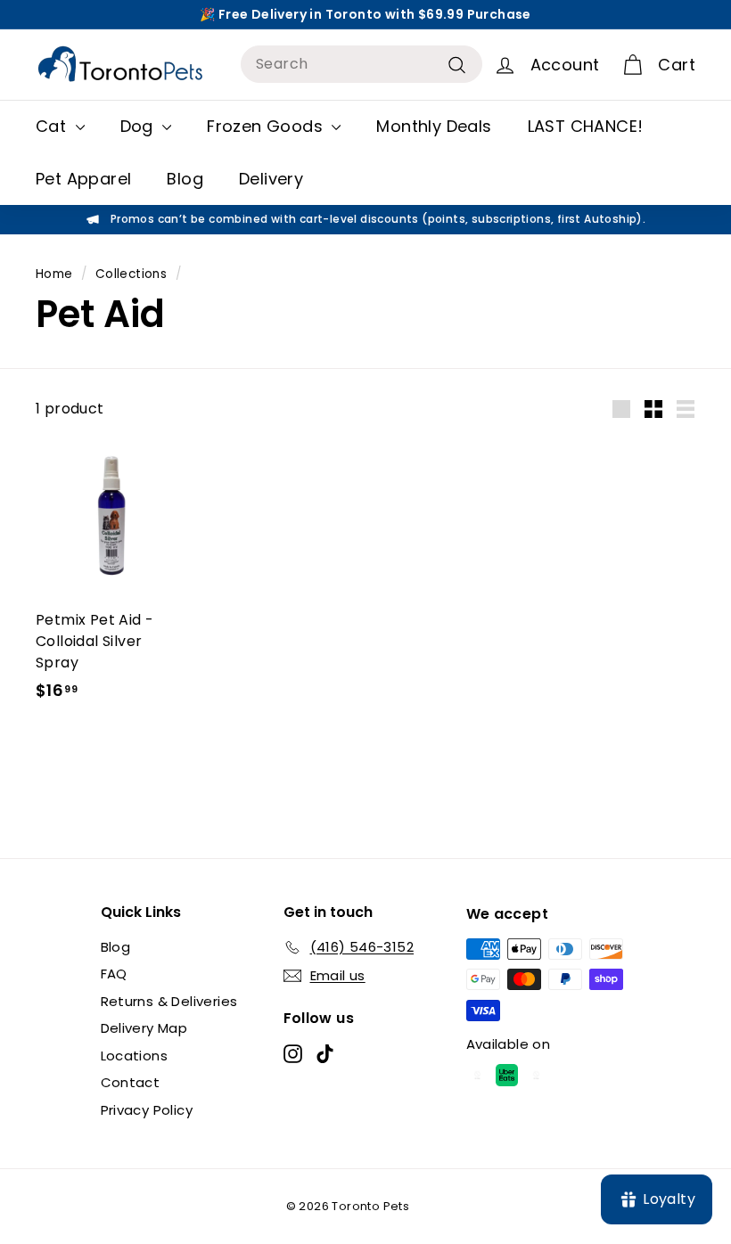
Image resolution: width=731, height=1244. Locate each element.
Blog (185, 179)
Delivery (271, 179)
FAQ (114, 973)
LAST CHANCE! (586, 126)
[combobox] (361, 64)
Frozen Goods (267, 126)
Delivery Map (144, 1028)
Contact (130, 1082)
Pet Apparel (83, 179)
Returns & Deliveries (169, 1001)
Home (54, 274)
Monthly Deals (433, 126)
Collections (131, 274)
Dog (139, 126)
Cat (53, 126)
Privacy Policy (147, 1110)
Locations (134, 1055)
